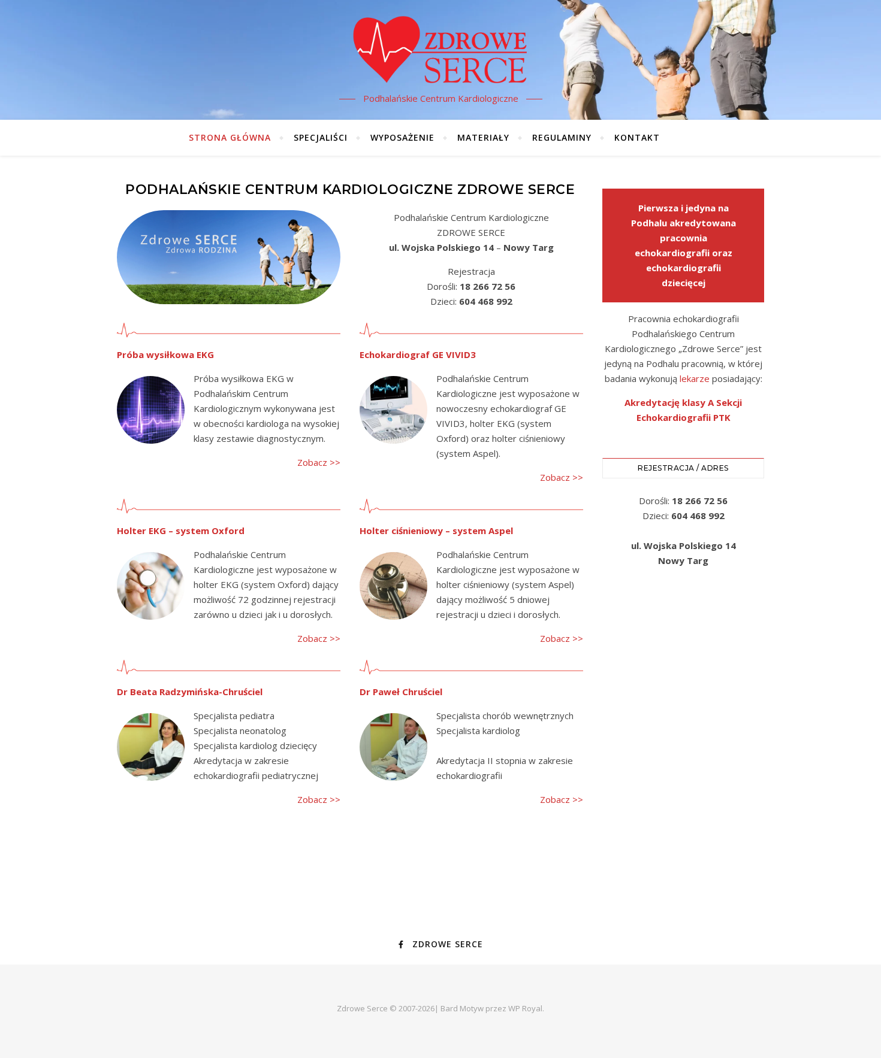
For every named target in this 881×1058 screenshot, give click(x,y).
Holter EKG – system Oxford (181, 530)
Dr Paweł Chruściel (401, 692)
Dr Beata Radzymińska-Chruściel (190, 692)
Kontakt (637, 137)
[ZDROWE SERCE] (440, 49)
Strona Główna (230, 137)
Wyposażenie (402, 137)
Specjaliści (321, 137)
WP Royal (525, 1008)
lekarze (695, 378)
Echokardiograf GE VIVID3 (418, 354)
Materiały (483, 137)
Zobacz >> (318, 462)
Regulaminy (562, 137)
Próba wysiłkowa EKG (165, 354)
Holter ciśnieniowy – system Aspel (436, 530)
